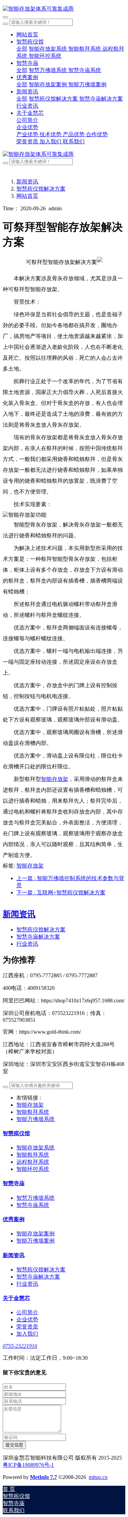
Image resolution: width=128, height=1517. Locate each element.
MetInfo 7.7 (43, 1477)
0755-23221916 (20, 1346)
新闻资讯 (27, 181)
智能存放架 (54, 779)
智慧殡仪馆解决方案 (41, 189)
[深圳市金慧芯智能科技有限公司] (64, 9)
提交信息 (14, 1444)
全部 (21, 49)
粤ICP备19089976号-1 (28, 1465)
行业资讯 (27, 944)
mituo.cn (98, 1477)
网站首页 (27, 34)
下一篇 (60, 892)
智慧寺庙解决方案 (38, 937)
